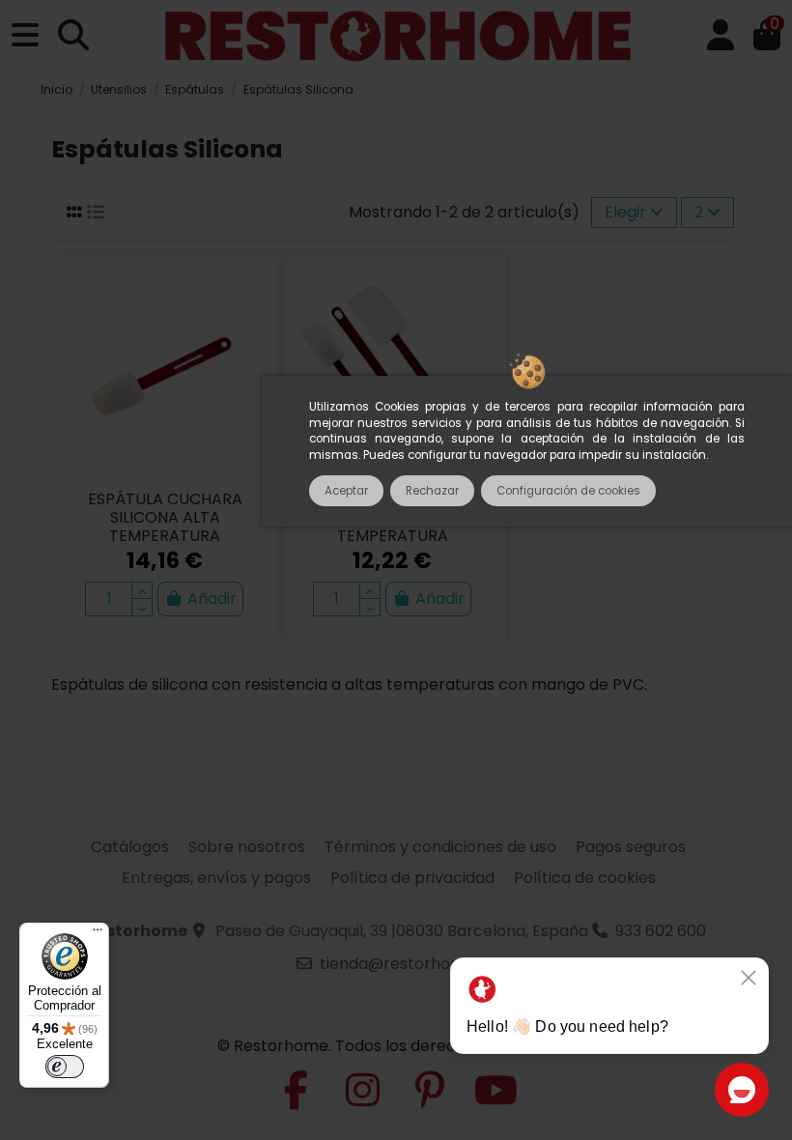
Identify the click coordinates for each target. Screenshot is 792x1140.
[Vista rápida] (253, 333)
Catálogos (130, 847)
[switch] (64, 1066)
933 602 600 (660, 931)
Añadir (212, 598)
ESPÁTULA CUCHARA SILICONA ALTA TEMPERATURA (165, 517)
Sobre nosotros (246, 847)
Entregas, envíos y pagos (216, 878)
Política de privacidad (412, 878)
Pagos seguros (631, 847)
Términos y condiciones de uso (440, 847)
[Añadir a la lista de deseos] (253, 297)
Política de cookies (585, 878)
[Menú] (97, 934)
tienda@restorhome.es (407, 964)
